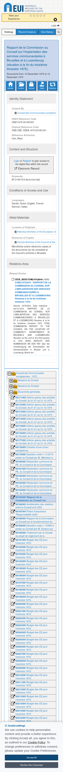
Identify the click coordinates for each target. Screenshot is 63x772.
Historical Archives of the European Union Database (32, 7)
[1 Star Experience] (31, 16)
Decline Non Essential (31, 765)
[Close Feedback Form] (55, 19)
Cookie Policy (36, 742)
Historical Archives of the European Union (37, 231)
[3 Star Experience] (38, 16)
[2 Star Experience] (34, 16)
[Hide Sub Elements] (9, 374)
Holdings (8, 31)
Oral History (47, 31)
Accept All (32, 757)
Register (27, 160)
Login (54, 25)
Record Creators (27, 31)
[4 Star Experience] (41, 16)
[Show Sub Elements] (11, 381)
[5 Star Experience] (44, 16)
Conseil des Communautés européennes (37, 112)
